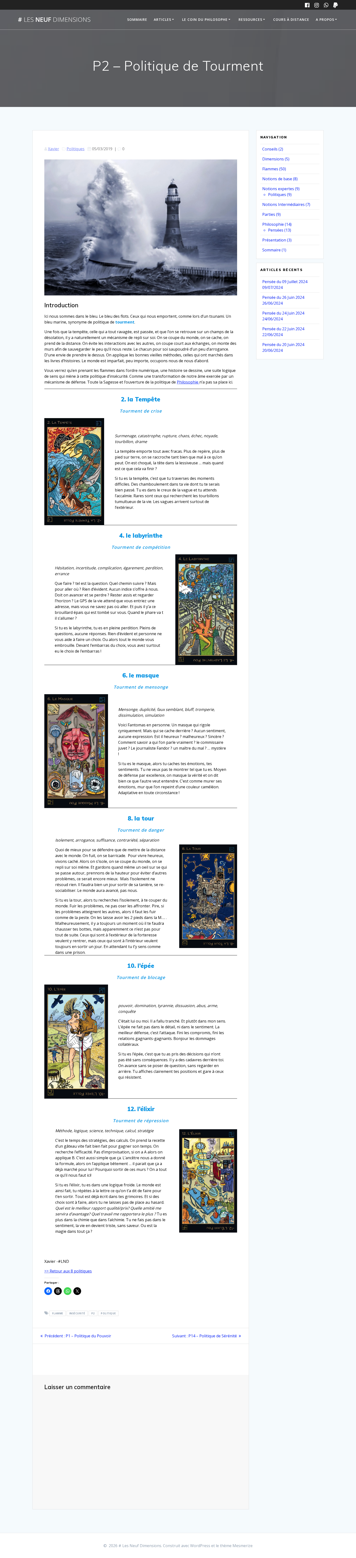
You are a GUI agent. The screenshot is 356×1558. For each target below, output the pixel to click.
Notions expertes (278, 188)
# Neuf (54, 19)
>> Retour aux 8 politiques (68, 1271)
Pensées (275, 230)
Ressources (250, 19)
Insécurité (77, 1313)
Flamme (57, 1313)
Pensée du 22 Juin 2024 (283, 328)
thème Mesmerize (236, 1545)
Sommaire (137, 19)
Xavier (53, 148)
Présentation (274, 240)
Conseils (270, 149)
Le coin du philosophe (205, 19)
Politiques (76, 148)
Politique (108, 1313)
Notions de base (277, 178)
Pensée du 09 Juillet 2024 (284, 281)
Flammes (270, 169)
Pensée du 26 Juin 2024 (283, 297)
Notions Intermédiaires (283, 204)
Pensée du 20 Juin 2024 (283, 344)
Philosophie (188, 382)
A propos (325, 19)
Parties (268, 214)
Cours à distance (291, 19)
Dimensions (273, 159)
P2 (93, 1313)
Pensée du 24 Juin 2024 (283, 313)
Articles (162, 19)
